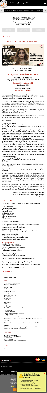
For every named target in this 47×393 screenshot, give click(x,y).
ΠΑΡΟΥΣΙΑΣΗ (8, 30)
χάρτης (5, 280)
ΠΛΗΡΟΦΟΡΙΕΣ (23, 30)
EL (10, 2)
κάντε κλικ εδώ (7, 332)
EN (13, 2)
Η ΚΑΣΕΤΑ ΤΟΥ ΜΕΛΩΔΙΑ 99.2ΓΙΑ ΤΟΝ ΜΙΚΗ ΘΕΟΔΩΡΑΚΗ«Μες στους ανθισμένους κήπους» (23, 20)
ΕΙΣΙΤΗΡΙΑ (39, 30)
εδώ (13, 386)
